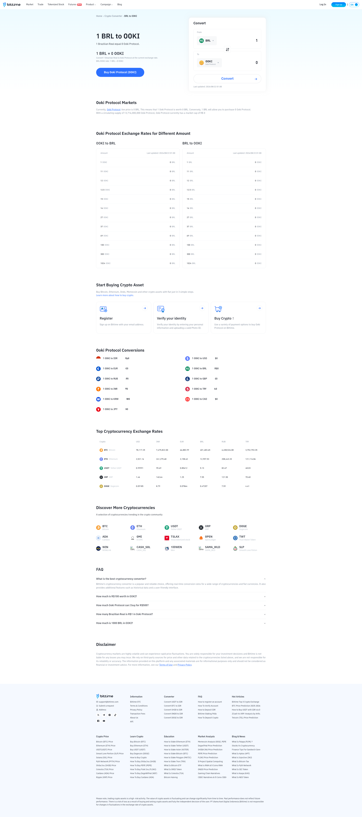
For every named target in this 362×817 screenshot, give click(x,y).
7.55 (202, 477)
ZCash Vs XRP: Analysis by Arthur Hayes (249, 714)
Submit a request (106, 706)
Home (99, 16)
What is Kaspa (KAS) (241, 773)
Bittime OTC (135, 702)
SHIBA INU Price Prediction (210, 750)
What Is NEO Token (240, 777)
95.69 (158, 468)
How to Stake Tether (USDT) (176, 746)
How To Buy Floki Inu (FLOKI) (143, 770)
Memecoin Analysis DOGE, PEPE (212, 742)
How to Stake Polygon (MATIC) (177, 758)
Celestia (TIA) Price (105, 770)
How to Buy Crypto (138, 758)
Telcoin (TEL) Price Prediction (245, 718)
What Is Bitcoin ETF (172, 766)
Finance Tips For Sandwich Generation (249, 750)
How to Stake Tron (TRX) (175, 762)
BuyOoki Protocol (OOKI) (120, 72)
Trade (40, 5)
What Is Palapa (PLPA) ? (242, 742)
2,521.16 (140, 459)
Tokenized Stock (56, 5)
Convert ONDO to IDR (173, 714)
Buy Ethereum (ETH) (139, 746)
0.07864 (183, 486)
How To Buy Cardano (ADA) (142, 777)
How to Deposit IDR (207, 710)
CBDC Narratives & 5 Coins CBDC (212, 777)
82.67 (224, 468)
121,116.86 (250, 459)
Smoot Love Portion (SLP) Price (110, 754)
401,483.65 (205, 450)
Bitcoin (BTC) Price (104, 742)
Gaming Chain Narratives (209, 773)
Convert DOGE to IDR (173, 718)
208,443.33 (227, 459)
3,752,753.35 (251, 450)
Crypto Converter (113, 16)
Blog (119, 5)
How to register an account (210, 702)
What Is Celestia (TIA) (174, 773)
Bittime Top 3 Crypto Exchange (245, 702)
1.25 (182, 477)
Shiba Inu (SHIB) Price (106, 766)
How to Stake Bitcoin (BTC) (176, 754)
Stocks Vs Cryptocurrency (243, 746)
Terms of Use (166, 665)
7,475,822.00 (162, 450)
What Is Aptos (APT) (241, 754)
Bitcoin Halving (171, 777)
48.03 (248, 468)
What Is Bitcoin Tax (240, 762)
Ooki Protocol (113, 110)
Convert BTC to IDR (172, 706)
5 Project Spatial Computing (210, 762)
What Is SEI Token (240, 770)
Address (102, 710)
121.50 (225, 477)
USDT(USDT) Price (104, 750)
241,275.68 (161, 459)
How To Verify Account (208, 706)
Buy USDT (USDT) (137, 750)
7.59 (224, 486)
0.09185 (139, 486)
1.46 (138, 477)
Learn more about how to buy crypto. (115, 295)
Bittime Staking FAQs (207, 714)
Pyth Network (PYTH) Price (108, 762)
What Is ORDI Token (173, 770)
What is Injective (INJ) (242, 758)
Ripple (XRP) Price (104, 777)
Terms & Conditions (139, 706)
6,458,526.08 (228, 450)
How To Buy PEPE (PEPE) (141, 766)
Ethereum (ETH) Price (105, 746)
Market (29, 5)
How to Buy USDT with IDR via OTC (247, 710)
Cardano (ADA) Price (105, 773)
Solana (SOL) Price (104, 758)
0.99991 (139, 468)
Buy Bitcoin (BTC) (138, 742)
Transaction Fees (137, 714)
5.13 (202, 468)
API (131, 722)
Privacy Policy (185, 665)
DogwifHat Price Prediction (210, 746)
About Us (134, 718)
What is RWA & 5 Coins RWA (210, 766)
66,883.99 (184, 450)
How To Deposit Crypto (208, 718)
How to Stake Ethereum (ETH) (177, 742)
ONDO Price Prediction (208, 770)
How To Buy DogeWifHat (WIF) (143, 773)
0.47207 (203, 486)
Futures (74, 5)
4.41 (247, 486)
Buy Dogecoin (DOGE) (139, 754)
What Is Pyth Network (241, 766)
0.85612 (183, 468)
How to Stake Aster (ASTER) (176, 750)
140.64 (159, 477)
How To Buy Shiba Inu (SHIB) (143, 762)
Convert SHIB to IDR (173, 710)
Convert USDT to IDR (173, 702)
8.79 (158, 486)
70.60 (248, 477)
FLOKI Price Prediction (208, 758)
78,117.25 (140, 450)
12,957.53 (204, 459)
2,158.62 (184, 459)
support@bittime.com (108, 702)
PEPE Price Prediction (207, 754)
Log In (323, 5)
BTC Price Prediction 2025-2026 (246, 706)
